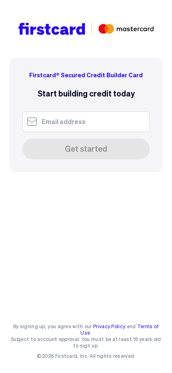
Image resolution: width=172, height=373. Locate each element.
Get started (86, 148)
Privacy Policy (109, 326)
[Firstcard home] (51, 28)
